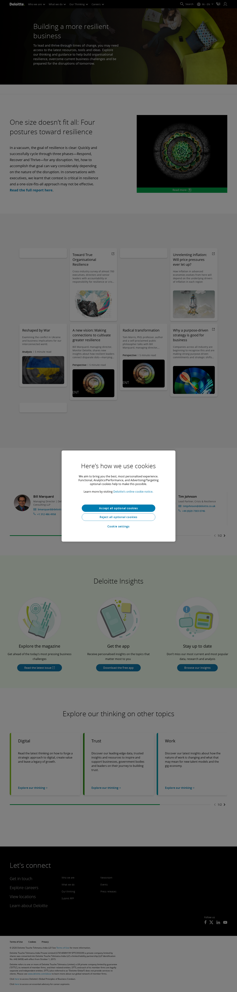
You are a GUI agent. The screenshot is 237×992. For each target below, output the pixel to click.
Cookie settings (118, 526)
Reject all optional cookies (118, 517)
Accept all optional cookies (118, 508)
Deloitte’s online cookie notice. (133, 491)
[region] (118, 495)
